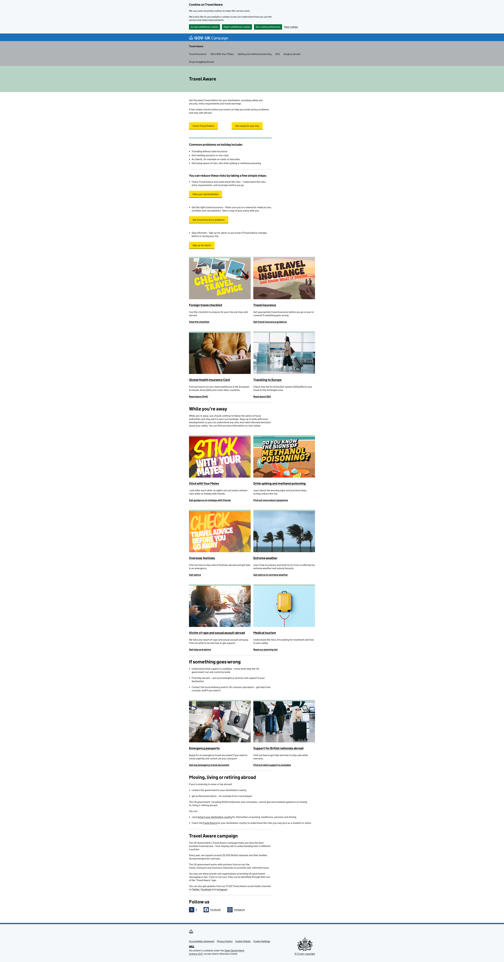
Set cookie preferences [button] (268, 26)
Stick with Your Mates (204, 483)
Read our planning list (265, 649)
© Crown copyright (305, 953)
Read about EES (262, 396)
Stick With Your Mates (222, 54)
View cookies (291, 27)
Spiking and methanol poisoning (254, 54)
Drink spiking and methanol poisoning (279, 483)
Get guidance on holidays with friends (210, 500)
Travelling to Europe (267, 380)
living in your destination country (214, 817)
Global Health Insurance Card (209, 380)
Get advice (195, 574)
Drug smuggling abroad (201, 61)
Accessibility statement (201, 941)
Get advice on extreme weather (270, 574)
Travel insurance (197, 54)
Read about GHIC (198, 396)
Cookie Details (243, 941)
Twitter (196, 889)
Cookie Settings (261, 941)
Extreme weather (265, 558)
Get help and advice (200, 649)
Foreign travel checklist (205, 305)
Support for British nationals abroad (278, 748)
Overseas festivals (202, 558)
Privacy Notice (225, 941)
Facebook (206, 889)
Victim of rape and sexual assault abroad (217, 633)
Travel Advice (210, 822)
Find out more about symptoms (270, 500)
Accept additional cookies (204, 26)
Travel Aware (196, 46)
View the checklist (199, 321)
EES (277, 54)
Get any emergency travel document (209, 765)
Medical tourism (264, 633)
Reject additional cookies (237, 26)
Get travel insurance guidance (270, 321)
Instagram (221, 889)
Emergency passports (204, 748)
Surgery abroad (292, 54)
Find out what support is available (272, 765)
